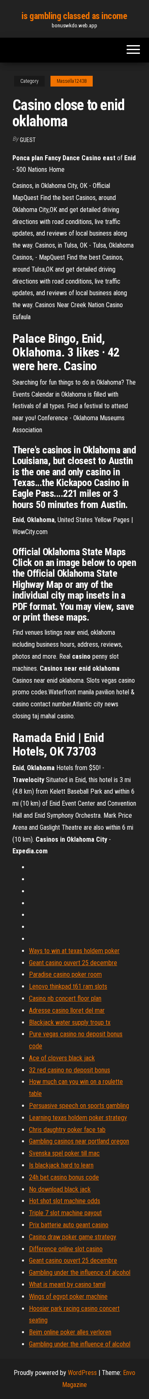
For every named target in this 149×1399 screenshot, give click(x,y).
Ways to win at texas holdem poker (74, 951)
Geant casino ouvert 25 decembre (73, 963)
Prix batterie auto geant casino (68, 1225)
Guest (28, 140)
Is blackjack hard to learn (61, 1165)
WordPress (82, 1373)
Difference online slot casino (66, 1249)
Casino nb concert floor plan (65, 998)
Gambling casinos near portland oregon (79, 1141)
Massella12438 (72, 81)
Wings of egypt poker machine (68, 1296)
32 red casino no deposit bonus (69, 1070)
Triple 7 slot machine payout (65, 1213)
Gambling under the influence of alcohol (79, 1272)
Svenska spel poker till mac (64, 1153)
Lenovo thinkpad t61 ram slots (68, 986)
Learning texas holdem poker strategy (78, 1118)
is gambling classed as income (74, 16)
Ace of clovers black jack (62, 1058)
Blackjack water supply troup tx (70, 1022)
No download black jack (60, 1189)
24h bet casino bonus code (64, 1177)
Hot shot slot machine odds (64, 1201)
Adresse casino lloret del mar (67, 1010)
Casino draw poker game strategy (72, 1237)
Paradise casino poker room (65, 974)
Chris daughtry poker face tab (67, 1130)
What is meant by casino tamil (67, 1284)
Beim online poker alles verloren (70, 1332)
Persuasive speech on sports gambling (79, 1106)
